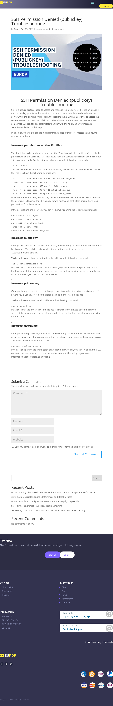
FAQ (64, 587)
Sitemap (6, 628)
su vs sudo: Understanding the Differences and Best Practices (41, 496)
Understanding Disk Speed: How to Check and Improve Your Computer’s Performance (53, 492)
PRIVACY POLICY (10, 620)
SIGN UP (52, 555)
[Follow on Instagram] (11, 664)
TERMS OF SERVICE (11, 624)
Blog (64, 591)
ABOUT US (7, 616)
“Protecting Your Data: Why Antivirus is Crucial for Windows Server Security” (48, 510)
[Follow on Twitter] (6, 664)
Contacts (66, 602)
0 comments (58, 29)
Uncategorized (43, 29)
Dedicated (7, 591)
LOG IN (67, 555)
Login (106, 6)
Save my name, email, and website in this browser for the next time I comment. (54, 446)
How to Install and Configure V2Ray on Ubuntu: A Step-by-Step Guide (45, 501)
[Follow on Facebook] (2, 664)
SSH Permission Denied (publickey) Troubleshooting (36, 505)
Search (96, 478)
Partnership (67, 598)
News (64, 595)
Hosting (6, 595)
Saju (16, 29)
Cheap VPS (7, 587)
